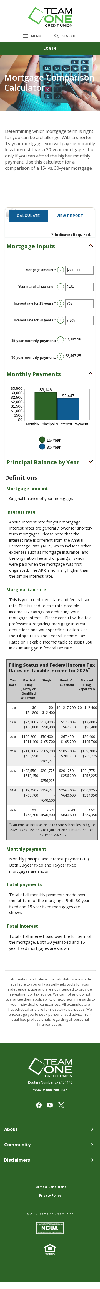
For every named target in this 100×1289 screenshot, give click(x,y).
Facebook (39, 1105)
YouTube (50, 1105)
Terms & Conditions (50, 1187)
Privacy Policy (50, 1195)
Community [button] (17, 1145)
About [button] (11, 1129)
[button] (50, 246)
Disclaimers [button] (17, 1160)
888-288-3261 (57, 1090)
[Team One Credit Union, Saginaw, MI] (50, 17)
